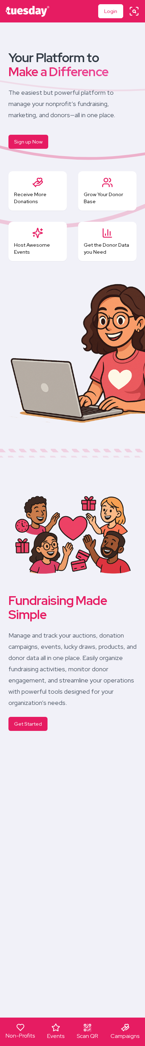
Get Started (28, 724)
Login (110, 11)
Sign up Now (28, 142)
